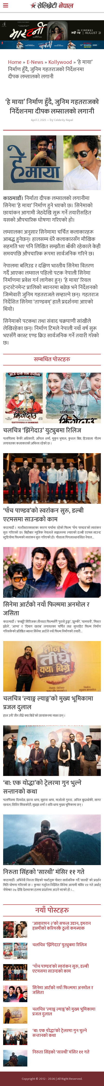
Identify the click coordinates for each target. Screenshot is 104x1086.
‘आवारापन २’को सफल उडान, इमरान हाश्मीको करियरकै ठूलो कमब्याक (61, 926)
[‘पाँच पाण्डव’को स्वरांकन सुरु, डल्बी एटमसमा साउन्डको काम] (17, 972)
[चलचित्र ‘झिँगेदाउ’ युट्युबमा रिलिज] (17, 951)
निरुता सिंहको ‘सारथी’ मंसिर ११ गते (43, 872)
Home (15, 62)
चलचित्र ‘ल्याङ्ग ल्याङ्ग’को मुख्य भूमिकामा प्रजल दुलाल (48, 703)
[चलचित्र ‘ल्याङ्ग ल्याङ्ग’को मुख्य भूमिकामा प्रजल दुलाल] (17, 1015)
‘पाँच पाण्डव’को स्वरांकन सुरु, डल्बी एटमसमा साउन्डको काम (43, 515)
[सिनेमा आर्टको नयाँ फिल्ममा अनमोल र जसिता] (17, 994)
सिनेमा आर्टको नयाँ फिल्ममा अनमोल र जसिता (46, 609)
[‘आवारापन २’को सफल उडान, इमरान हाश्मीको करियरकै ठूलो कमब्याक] (17, 929)
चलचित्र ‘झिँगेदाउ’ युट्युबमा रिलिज (42, 430)
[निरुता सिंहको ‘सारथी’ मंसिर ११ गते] (17, 1058)
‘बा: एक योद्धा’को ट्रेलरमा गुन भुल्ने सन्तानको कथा (42, 787)
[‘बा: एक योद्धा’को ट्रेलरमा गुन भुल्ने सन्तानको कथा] (17, 1036)
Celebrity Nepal (63, 120)
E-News (35, 62)
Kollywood (60, 62)
